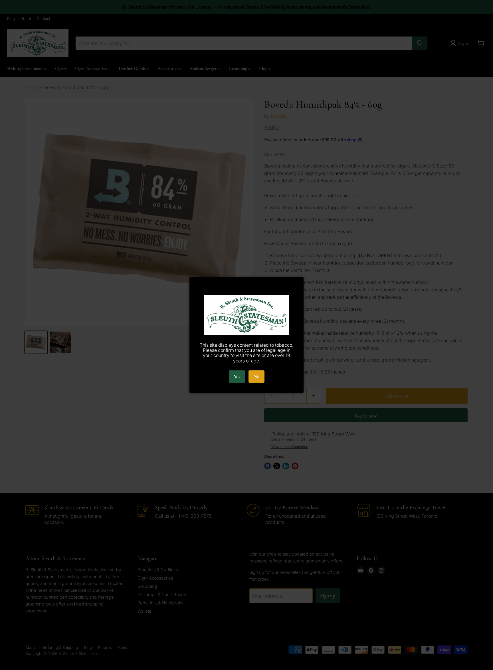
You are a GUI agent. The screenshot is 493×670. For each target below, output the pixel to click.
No (256, 376)
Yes (237, 376)
